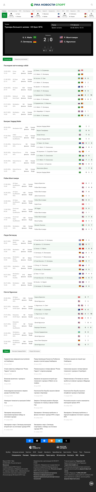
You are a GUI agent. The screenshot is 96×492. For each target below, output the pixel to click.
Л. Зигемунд (26, 42)
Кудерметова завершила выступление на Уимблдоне (17, 360)
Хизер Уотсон (41, 134)
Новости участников (21, 59)
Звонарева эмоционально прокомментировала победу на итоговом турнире (14, 415)
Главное (4, 11)
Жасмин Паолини (39, 225)
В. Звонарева (46, 252)
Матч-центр (4, 15)
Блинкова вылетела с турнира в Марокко (14, 380)
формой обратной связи (72, 478)
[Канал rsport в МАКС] (29, 441)
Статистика (7, 59)
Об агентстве (61, 455)
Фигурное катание (18, 452)
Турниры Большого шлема (17, 27)
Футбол (8, 452)
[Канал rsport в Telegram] (59, 441)
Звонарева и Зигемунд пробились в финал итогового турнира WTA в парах (47, 414)
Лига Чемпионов (12, 11)
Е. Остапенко (46, 244)
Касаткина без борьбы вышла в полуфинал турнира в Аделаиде (74, 392)
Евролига (73, 11)
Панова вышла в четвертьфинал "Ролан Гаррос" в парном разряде (47, 370)
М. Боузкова (40, 151)
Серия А (45, 11)
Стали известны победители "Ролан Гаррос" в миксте (16, 370)
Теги (80, 452)
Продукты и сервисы (37, 455)
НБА (78, 11)
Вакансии (6, 465)
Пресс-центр (50, 455)
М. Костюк (37, 78)
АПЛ (33, 11)
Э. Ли (36, 318)
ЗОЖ (34, 452)
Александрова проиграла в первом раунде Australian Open (15, 392)
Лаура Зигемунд (34, 351)
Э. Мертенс (48, 95)
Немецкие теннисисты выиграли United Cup (17, 402)
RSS (77, 455)
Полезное (87, 452)
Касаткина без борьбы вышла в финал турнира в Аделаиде (47, 392)
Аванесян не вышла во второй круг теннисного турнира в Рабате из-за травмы (45, 381)
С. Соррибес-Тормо (51, 151)
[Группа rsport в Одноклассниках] (51, 441)
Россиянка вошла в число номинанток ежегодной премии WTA (76, 402)
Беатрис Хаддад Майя (43, 126)
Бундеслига (52, 11)
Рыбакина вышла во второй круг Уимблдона (75, 360)
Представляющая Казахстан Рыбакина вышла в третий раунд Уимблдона (47, 360)
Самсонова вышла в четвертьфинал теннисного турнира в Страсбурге (76, 370)
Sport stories (67, 452)
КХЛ (63, 11)
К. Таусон (42, 318)
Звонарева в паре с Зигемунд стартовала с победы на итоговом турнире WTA (45, 427)
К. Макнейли (45, 86)
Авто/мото (47, 452)
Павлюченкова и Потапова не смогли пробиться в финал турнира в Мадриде (77, 380)
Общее (6, 351)
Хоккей (40, 452)
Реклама (25, 455)
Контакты (70, 455)
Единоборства (57, 452)
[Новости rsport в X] (66, 441)
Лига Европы (26, 11)
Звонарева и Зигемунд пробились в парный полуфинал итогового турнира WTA (76, 415)
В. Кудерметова (38, 95)
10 (91, 95)
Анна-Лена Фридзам (40, 340)
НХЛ (67, 11)
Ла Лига (38, 11)
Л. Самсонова (48, 147)
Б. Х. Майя (27, 37)
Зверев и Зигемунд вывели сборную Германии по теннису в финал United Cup (46, 403)
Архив (82, 455)
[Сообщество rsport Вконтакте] (44, 441)
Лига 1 (58, 11)
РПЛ (20, 11)
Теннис (7, 24)
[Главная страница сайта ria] (41, 4)
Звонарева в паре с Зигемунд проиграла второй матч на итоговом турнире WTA (17, 426)
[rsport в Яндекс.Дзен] (37, 441)
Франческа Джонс (42, 168)
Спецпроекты (16, 455)
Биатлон (28, 452)
